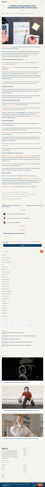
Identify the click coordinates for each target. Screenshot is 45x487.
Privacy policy (37, 241)
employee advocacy (33, 54)
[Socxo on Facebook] (6, 462)
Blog (2, 466)
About (24, 466)
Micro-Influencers (18, 327)
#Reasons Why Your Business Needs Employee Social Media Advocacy (16, 196)
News (3, 470)
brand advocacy (25, 318)
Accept (40, 484)
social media (5, 325)
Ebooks (3, 468)
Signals (24, 449)
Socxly (24, 453)
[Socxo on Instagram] (7, 462)
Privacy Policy (6, 485)
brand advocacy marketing (8, 327)
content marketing (13, 325)
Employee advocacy (6, 46)
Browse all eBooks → (22, 225)
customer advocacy (20, 323)
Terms (3, 478)
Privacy (3, 476)
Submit (22, 245)
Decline (34, 484)
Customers (25, 468)
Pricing (24, 455)
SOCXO (37, 323)
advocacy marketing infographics (26, 325)
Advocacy (25, 451)
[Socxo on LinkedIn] (2, 462)
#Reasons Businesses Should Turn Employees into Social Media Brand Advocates (19, 194)
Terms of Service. (6, 242)
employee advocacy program (29, 178)
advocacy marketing (6, 318)
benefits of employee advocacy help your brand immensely (18, 155)
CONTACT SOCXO (9, 186)
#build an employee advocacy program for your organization (15, 192)
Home (3, 13)
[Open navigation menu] (42, 2)
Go (41, 251)
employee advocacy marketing (8, 323)
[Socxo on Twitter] (4, 462)
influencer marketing (30, 323)
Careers (24, 470)
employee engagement (34, 318)
